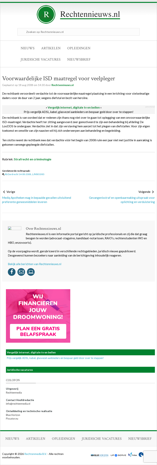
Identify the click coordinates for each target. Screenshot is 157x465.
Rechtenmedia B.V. (35, 453)
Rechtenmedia (14, 392)
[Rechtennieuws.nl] (78, 22)
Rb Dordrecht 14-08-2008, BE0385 (24, 174)
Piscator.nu (12, 418)
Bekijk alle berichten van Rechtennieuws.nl (34, 264)
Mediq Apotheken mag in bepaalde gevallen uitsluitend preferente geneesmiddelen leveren (36, 200)
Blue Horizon (13, 414)
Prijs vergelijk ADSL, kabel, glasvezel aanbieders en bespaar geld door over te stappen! (78, 112)
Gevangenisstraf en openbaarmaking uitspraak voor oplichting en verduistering (122, 200)
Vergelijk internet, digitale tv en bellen (74, 107)
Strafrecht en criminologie (32, 159)
